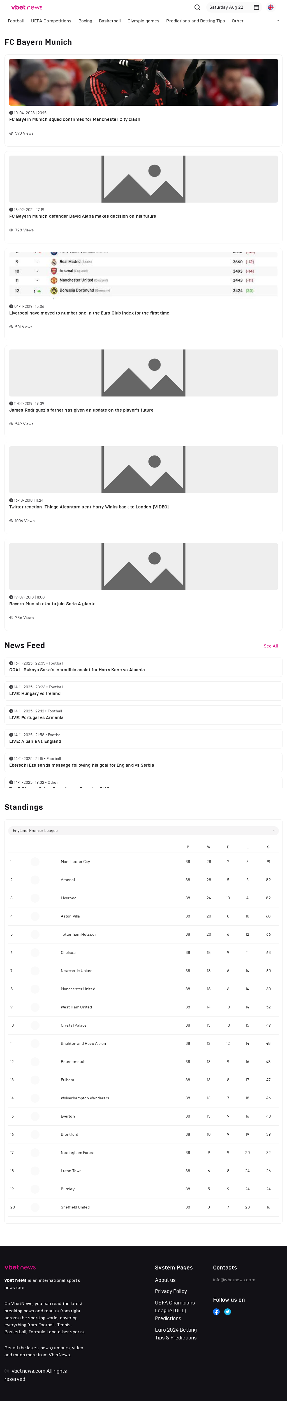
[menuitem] (16, 21)
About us (165, 1280)
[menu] (131, 21)
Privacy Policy (171, 1291)
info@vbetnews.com (234, 1279)
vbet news (15, 1280)
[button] (256, 7)
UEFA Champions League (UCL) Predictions (175, 1311)
